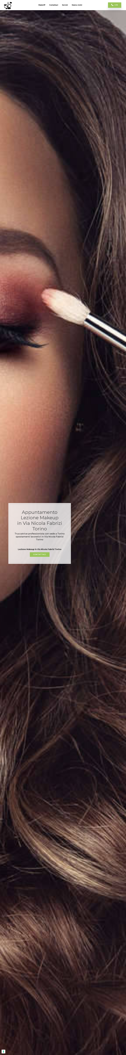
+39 (116, 5)
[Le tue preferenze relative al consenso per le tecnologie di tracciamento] (3, 1051)
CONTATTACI (39, 554)
